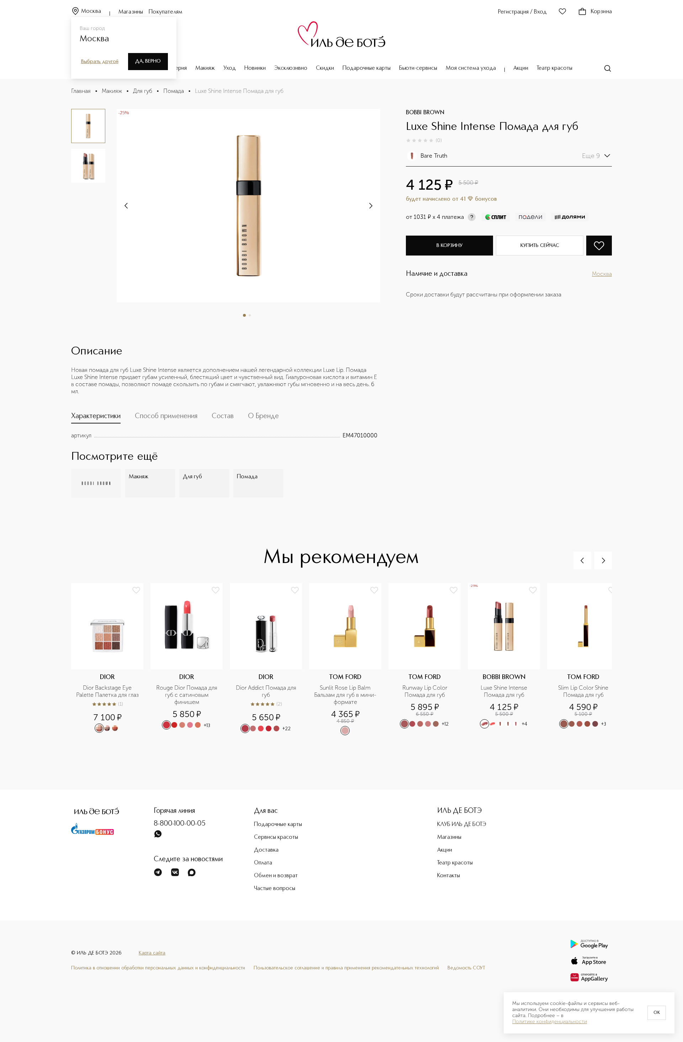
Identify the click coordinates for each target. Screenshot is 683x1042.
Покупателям (165, 12)
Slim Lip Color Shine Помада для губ (584, 691)
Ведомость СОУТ (466, 967)
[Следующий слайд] (127, 205)
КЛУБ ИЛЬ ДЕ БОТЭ (461, 824)
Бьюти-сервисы (418, 68)
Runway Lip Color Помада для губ (425, 691)
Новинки (255, 68)
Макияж (205, 68)
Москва (91, 11)
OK (656, 1013)
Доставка (266, 850)
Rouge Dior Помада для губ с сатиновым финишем (187, 694)
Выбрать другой (99, 61)
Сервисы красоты (276, 837)
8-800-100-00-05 (180, 823)
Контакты (448, 876)
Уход (229, 68)
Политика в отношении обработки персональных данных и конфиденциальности (158, 967)
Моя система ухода (471, 68)
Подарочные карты (367, 68)
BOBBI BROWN (425, 113)
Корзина (601, 12)
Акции (520, 68)
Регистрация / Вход (522, 12)
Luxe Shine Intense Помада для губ (505, 691)
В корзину (449, 245)
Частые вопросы (274, 888)
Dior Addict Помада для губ (267, 691)
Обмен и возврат (276, 876)
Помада (173, 91)
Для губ (142, 91)
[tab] (96, 417)
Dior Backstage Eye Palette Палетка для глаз (107, 691)
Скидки (325, 68)
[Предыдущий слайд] (582, 560)
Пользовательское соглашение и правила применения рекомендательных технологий (346, 967)
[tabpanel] (224, 435)
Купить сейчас (539, 245)
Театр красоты (554, 68)
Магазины (130, 12)
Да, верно (148, 61)
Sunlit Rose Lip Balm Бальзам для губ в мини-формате (345, 694)
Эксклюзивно (290, 68)
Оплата (263, 863)
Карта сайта (152, 953)
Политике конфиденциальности (549, 1022)
